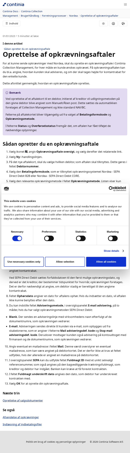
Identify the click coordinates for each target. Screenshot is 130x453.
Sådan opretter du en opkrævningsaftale (27, 48)
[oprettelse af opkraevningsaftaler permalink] (117, 54)
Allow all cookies (106, 261)
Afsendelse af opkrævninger (21, 417)
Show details (111, 250)
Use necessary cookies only (23, 261)
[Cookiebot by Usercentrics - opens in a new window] (111, 188)
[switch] (49, 238)
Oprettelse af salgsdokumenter (23, 400)
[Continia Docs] (13, 4)
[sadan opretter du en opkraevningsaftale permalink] (101, 144)
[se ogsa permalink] (17, 410)
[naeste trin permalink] (22, 393)
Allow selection (65, 261)
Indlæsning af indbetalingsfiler (22, 424)
